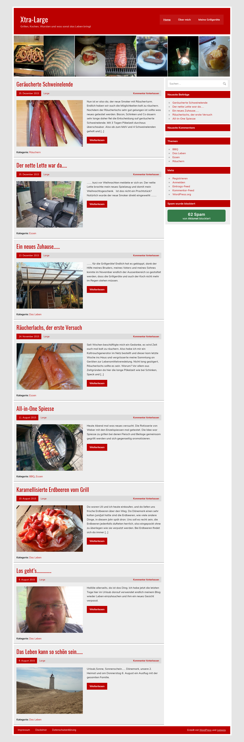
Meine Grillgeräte (209, 19)
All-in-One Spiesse (35, 408)
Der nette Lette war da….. (41, 165)
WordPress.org (181, 194)
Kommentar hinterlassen (146, 93)
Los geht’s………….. (33, 570)
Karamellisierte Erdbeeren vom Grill (52, 489)
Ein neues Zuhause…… (38, 246)
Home (167, 19)
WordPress (205, 730)
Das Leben (35, 314)
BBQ (32, 476)
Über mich (184, 19)
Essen (32, 233)
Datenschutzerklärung (64, 730)
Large (46, 93)
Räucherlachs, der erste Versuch (49, 327)
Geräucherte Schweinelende (44, 84)
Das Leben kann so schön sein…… (49, 651)
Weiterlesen (97, 140)
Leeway (221, 730)
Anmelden (178, 182)
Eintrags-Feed (181, 186)
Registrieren (180, 178)
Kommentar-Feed (183, 190)
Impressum (24, 730)
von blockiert (201, 217)
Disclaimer (41, 730)
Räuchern (35, 152)
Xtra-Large (34, 19)
